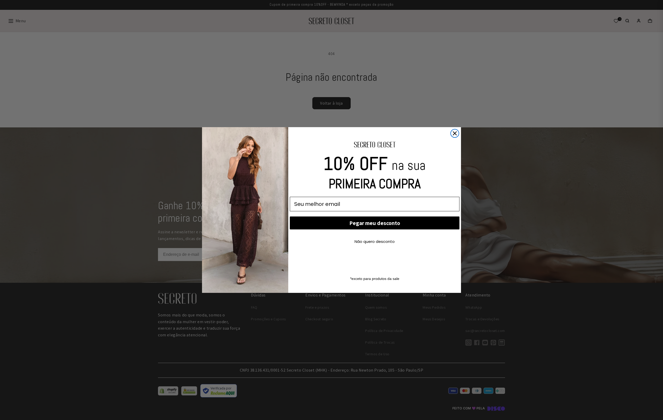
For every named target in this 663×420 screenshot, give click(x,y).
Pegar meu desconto (374, 223)
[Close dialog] (455, 133)
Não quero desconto (375, 241)
